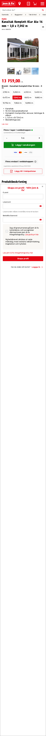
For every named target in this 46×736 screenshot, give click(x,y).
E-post (5, 192)
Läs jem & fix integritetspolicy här (18, 253)
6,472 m (6, 97)
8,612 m (28, 97)
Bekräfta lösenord (10, 216)
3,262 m (16, 92)
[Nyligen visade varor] (43, 27)
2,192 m (6, 92)
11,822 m (18, 103)
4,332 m (27, 92)
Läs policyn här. (32, 234)
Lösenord (6, 202)
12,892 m (29, 103)
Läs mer (5, 124)
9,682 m (38, 97)
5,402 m (38, 92)
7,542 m (17, 97)
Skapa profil (23, 259)
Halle (4, 19)
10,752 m (7, 103)
